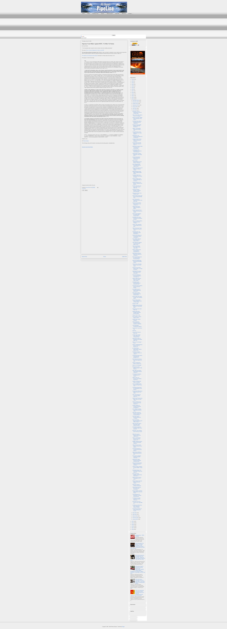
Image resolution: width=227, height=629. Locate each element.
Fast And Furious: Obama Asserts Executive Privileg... (137, 286)
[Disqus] (104, 207)
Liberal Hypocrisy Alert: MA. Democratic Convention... (137, 488)
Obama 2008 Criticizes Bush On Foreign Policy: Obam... (137, 279)
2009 (133, 524)
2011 (133, 521)
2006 (133, 529)
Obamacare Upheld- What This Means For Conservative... (137, 147)
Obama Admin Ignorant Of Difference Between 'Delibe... (137, 168)
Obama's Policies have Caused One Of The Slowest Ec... (137, 402)
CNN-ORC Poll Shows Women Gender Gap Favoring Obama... (137, 413)
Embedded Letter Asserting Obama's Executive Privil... (137, 283)
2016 (133, 92)
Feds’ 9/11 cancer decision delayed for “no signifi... (137, 417)
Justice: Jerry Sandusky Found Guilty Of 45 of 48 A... (137, 225)
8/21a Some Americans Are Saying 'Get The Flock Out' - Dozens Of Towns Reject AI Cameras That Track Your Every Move (137, 558)
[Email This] (82, 190)
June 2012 (135, 109)
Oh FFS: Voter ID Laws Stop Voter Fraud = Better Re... (137, 186)
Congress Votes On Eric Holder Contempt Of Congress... (137, 140)
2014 (133, 95)
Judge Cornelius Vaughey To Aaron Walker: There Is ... (137, 467)
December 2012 (136, 100)
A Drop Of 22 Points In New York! (137, 333)
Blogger (123, 626)
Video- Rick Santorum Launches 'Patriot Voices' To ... (137, 395)
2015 (133, 94)
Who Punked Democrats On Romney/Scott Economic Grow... (137, 257)
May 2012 (135, 512)
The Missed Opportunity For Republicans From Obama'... (137, 388)
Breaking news (95, 13)
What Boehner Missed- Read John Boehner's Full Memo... (137, 254)
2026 (133, 79)
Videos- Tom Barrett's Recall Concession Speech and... (137, 438)
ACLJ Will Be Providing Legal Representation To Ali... (137, 410)
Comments (84, 188)
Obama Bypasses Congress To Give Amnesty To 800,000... (137, 322)
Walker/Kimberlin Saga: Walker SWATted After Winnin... (137, 172)
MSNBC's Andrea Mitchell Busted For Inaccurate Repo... (137, 306)
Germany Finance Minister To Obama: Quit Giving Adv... (137, 190)
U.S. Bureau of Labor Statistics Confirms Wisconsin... (136, 499)
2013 (133, 97)
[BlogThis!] (83, 190)
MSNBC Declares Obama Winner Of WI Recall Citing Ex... (137, 442)
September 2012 (136, 105)
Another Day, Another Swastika (137, 320)
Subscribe (117, 13)
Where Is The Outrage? (137, 365)
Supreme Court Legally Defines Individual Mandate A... (137, 125)
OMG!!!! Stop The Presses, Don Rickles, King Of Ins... (137, 378)
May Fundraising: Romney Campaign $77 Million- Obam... (137, 420)
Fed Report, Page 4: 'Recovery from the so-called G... (137, 352)
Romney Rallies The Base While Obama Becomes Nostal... (137, 491)
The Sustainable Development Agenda (137, 326)
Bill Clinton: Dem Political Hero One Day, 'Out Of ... (137, 431)
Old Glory (134, 330)
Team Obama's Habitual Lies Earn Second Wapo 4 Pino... (137, 243)
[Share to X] (84, 190)
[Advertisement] (113, 24)
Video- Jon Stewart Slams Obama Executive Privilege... (137, 221)
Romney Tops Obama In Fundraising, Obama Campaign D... (137, 236)
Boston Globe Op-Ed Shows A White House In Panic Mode (137, 300)
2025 (133, 81)
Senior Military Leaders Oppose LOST (137, 317)
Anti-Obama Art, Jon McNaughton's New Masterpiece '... (137, 232)
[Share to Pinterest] (87, 190)
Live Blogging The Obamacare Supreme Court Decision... (137, 150)
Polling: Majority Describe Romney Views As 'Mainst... (137, 481)
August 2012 (135, 106)
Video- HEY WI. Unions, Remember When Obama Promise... (137, 424)
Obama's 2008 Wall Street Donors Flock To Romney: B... (137, 345)
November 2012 (136, 101)
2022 (133, 84)
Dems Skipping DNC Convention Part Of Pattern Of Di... (137, 165)
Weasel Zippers (86, 140)
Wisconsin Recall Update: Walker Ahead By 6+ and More (137, 463)
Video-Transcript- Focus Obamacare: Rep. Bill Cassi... (137, 229)
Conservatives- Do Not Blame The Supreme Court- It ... (137, 143)
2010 (133, 522)
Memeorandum (110, 13)
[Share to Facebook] (85, 190)
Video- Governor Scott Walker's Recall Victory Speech (137, 446)
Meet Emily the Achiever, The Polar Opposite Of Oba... (137, 360)
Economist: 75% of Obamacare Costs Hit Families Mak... (137, 112)
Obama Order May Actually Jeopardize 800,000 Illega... (137, 312)
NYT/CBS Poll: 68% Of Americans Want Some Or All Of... (137, 428)
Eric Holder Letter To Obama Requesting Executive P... (137, 290)
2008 (133, 526)
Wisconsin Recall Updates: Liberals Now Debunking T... (137, 474)
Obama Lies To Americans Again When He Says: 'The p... (137, 399)
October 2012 (135, 103)
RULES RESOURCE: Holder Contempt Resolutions (136, 158)
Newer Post (84, 256)
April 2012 (135, 514)
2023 (133, 82)
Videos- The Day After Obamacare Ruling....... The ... (137, 129)
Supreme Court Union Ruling (87, 146)
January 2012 (135, 519)
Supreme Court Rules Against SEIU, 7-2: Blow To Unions (137, 268)
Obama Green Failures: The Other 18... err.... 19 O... (137, 478)
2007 (133, 527)
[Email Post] (97, 187)
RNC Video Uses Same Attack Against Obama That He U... (137, 371)
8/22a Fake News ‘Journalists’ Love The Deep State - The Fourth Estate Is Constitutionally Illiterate (140, 581)
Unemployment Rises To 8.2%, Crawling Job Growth (137, 509)
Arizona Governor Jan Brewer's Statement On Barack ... (137, 183)
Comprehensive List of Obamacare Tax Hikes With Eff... (137, 132)
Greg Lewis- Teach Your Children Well (137, 194)
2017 (133, 90)
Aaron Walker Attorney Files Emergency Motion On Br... (137, 239)
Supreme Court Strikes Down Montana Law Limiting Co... (137, 203)
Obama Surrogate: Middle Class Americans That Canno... (137, 118)
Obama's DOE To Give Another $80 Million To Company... (137, 179)
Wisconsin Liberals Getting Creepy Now (137, 485)
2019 (133, 87)
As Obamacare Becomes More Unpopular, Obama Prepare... (137, 506)
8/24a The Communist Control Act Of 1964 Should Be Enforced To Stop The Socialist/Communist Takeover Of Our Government (137, 593)
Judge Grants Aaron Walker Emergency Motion (136, 207)
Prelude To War (135, 303)
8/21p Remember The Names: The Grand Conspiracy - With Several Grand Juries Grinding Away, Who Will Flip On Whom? (137, 546)
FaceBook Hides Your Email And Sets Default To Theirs (137, 176)
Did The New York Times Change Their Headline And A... (137, 297)
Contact (130, 13)
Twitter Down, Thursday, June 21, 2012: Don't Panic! (137, 265)
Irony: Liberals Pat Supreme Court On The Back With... (137, 200)
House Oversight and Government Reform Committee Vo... (137, 275)
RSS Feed (124, 13)
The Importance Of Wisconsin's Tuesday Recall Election (137, 495)
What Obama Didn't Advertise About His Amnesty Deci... (137, 293)
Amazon (102, 13)
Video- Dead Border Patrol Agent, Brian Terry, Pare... (136, 247)
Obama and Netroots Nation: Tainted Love (137, 363)
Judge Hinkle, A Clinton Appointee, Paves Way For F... (137, 154)
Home (83, 13)
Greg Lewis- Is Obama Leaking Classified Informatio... (137, 456)
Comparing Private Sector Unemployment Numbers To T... (137, 356)
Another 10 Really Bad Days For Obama (137, 382)
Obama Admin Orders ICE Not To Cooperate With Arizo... (137, 196)
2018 (133, 89)
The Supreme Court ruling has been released (89, 55)
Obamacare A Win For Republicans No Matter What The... (137, 339)
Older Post (124, 256)
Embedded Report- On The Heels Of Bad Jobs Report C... (137, 471)
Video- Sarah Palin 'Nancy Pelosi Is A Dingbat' (137, 115)
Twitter (88, 13)
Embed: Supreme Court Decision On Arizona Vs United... (137, 211)
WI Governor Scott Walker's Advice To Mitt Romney (137, 367)
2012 (133, 98)
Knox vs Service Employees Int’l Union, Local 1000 (95, 50)
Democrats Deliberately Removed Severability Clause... (137, 261)
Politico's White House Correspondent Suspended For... (137, 250)
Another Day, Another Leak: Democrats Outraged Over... (137, 335)
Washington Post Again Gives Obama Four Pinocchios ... (137, 272)
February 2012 (136, 517)
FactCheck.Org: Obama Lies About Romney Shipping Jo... (137, 122)
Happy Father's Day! (136, 315)
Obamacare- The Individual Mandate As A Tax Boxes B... (137, 136)
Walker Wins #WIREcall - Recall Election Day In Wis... (137, 453)
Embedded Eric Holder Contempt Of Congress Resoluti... (137, 218)
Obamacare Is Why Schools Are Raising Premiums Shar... (137, 460)
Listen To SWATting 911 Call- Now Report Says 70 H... (137, 384)
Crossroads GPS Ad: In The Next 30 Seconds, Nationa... (137, 449)
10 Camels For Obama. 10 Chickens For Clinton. (137, 375)
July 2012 (135, 108)
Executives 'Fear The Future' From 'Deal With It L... (137, 502)
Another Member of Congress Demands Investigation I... (137, 406)
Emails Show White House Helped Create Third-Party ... (137, 392)
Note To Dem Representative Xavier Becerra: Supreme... (137, 161)
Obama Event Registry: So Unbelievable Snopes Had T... (137, 214)
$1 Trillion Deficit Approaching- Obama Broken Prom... (137, 349)
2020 (133, 85)
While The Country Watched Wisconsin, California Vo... (137, 435)
